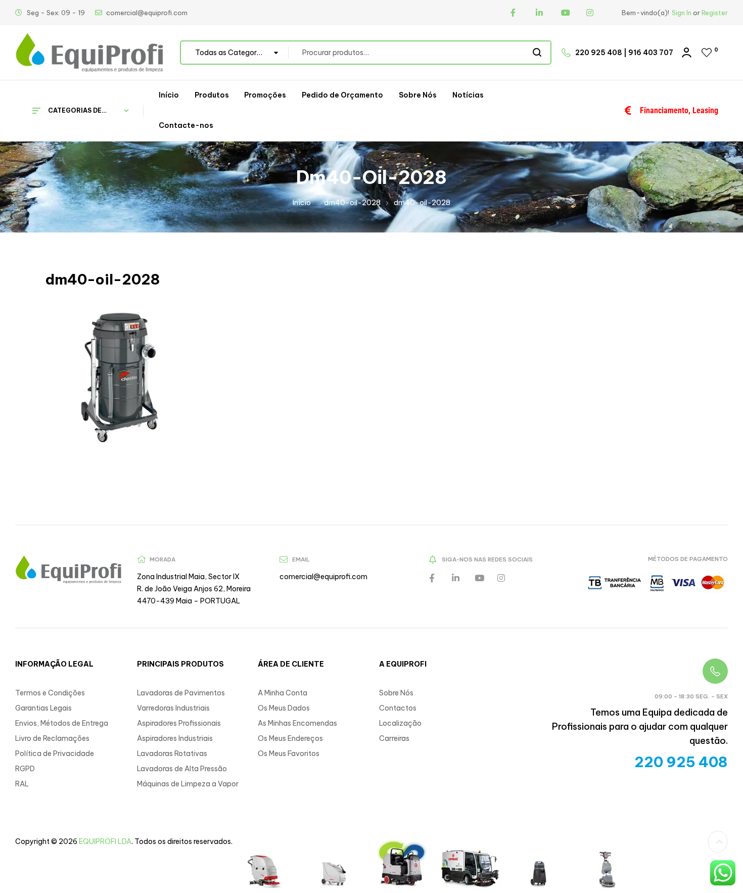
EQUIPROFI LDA (105, 853)
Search (537, 65)
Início (302, 214)
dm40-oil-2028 (352, 214)
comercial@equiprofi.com (323, 588)
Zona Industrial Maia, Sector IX (188, 588)
